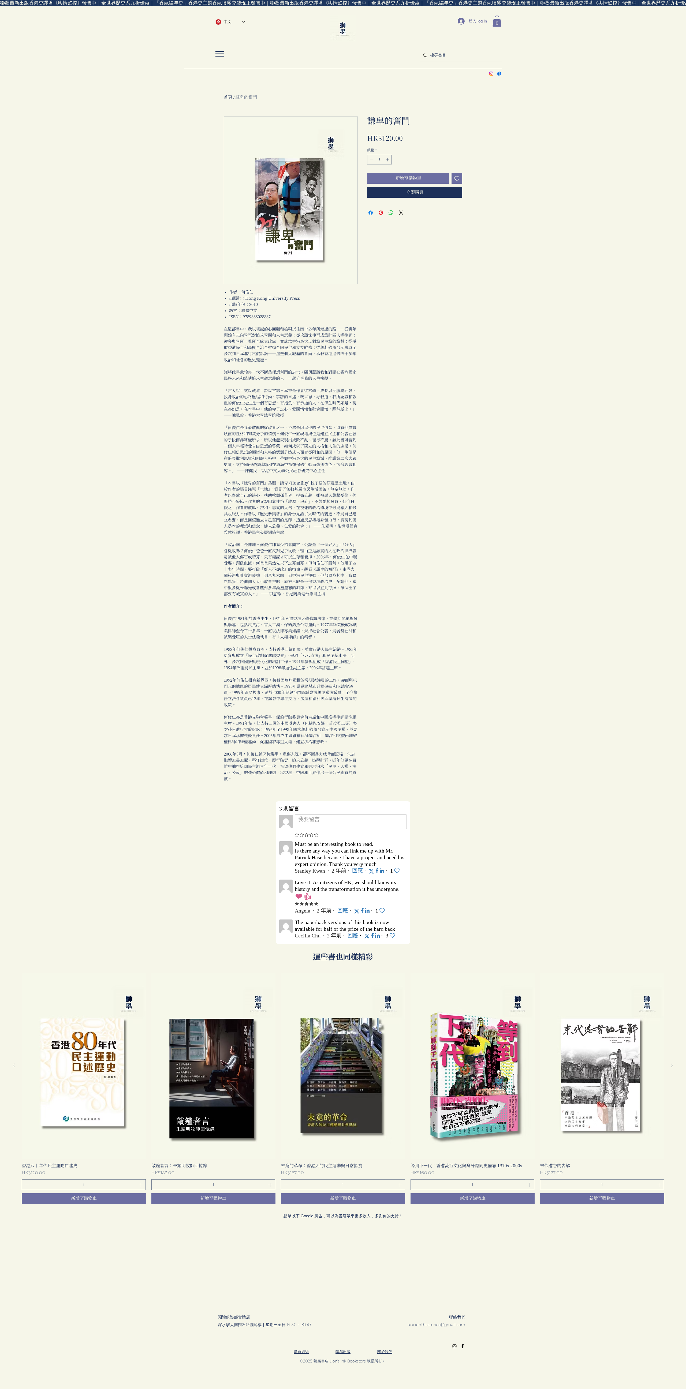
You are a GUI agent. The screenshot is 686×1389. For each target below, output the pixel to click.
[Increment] (388, 159)
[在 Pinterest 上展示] (381, 212)
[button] (497, 21)
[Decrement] (371, 159)
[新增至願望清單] (457, 178)
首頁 (228, 97)
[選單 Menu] (219, 54)
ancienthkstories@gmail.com (436, 1324)
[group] (343, 1088)
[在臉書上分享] (370, 212)
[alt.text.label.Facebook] (499, 73)
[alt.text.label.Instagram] (491, 73)
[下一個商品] (672, 1065)
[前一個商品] (14, 1065)
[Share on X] (401, 212)
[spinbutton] (379, 159)
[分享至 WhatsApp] (391, 212)
